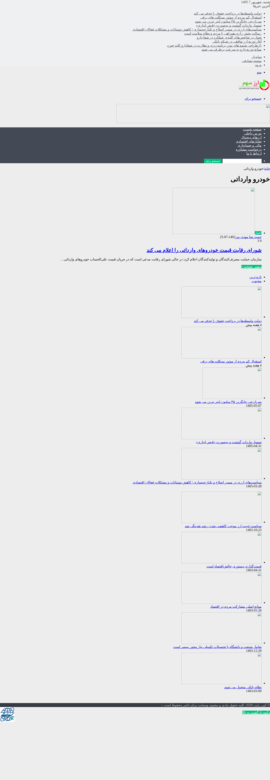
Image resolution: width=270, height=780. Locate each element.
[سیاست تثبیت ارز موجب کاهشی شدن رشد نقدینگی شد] (221, 522)
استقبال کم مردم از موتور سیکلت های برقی (231, 17)
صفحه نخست (252, 129)
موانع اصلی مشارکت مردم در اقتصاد (236, 606)
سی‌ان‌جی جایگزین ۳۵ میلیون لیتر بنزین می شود (228, 21)
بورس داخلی (253, 133)
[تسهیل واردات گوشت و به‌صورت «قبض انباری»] (221, 438)
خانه (267, 168)
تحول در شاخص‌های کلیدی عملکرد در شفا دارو (229, 37)
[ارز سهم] (253, 91)
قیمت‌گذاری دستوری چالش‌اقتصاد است (234, 566)
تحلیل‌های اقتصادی (249, 141)
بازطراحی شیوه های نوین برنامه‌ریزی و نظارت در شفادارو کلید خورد (214, 45)
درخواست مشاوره (249, 149)
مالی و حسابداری (250, 145)
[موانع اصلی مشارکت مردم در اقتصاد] (221, 602)
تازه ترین (255, 277)
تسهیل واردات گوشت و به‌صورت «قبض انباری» (229, 25)
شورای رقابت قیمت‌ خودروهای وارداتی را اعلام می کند (204, 250)
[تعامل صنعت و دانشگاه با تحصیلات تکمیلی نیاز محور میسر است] (221, 643)
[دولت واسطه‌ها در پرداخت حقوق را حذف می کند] (221, 317)
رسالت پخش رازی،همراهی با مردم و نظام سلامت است (223, 33)
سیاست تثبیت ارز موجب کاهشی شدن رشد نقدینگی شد (223, 526)
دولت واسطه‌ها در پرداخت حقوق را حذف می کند (228, 13)
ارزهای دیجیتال (251, 137)
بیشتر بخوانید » (251, 266)
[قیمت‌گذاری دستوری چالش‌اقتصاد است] (221, 562)
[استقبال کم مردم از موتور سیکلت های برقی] (221, 357)
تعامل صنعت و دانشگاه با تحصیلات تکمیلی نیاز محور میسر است (217, 647)
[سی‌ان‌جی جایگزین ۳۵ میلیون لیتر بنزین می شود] (232, 398)
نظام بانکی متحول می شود (243, 687)
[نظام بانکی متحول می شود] (221, 683)
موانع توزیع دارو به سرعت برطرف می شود (231, 49)
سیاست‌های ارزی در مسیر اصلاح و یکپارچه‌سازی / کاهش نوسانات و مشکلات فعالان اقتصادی (197, 29)
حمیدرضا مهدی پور (248, 237)
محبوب (257, 281)
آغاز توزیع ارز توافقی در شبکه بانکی (237, 41)
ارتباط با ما (254, 153)
